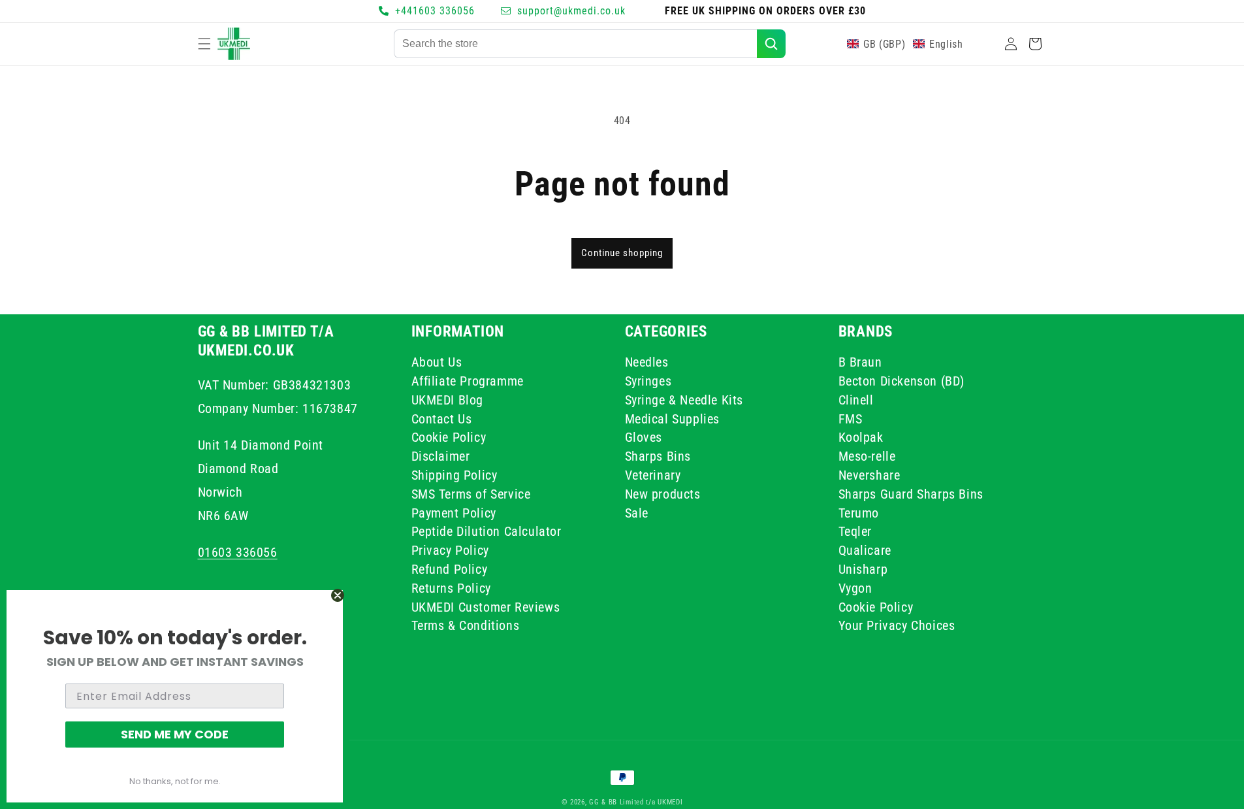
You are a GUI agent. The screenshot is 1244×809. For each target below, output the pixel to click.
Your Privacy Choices (896, 625)
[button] (204, 43)
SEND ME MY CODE (175, 734)
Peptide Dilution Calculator (486, 531)
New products (663, 493)
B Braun (860, 364)
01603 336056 (238, 551)
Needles (647, 364)
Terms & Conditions (465, 625)
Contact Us (441, 418)
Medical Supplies (672, 418)
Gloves (644, 437)
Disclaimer (440, 456)
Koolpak (861, 437)
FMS (850, 418)
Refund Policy (449, 568)
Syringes (648, 380)
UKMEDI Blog (447, 399)
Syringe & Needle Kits (684, 399)
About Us (436, 364)
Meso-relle (867, 456)
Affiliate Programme (467, 380)
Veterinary (653, 474)
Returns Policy (451, 587)
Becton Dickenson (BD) (901, 380)
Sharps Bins (658, 456)
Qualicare (864, 549)
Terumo (859, 512)
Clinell (856, 399)
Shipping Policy (454, 474)
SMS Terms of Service (471, 493)
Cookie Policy (448, 437)
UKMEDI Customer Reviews (485, 606)
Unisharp (863, 568)
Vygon (855, 587)
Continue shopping (622, 253)
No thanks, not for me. (175, 781)
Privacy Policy (450, 549)
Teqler (855, 531)
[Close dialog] (337, 595)
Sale (636, 512)
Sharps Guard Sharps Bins (910, 493)
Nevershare (869, 474)
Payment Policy (453, 512)
